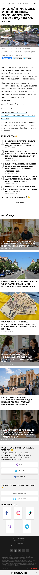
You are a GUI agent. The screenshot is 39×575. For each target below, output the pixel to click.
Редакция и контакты (19, 540)
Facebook (7, 130)
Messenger (21, 477)
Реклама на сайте (19, 543)
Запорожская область (24, 3)
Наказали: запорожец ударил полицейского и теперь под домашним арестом (18, 115)
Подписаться (21, 499)
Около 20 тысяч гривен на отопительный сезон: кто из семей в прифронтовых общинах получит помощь (19, 325)
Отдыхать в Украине (8, 3)
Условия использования (19, 538)
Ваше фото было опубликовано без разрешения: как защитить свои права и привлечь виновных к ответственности (19, 433)
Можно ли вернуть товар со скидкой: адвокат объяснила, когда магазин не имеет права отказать (21, 179)
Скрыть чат (19, 202)
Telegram (24, 128)
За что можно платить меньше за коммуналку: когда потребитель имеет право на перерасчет (18, 243)
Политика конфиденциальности (19, 545)
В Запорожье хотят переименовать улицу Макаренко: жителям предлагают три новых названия (20, 143)
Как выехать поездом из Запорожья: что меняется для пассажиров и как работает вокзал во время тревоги (16, 400)
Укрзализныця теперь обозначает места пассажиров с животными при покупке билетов (21, 189)
